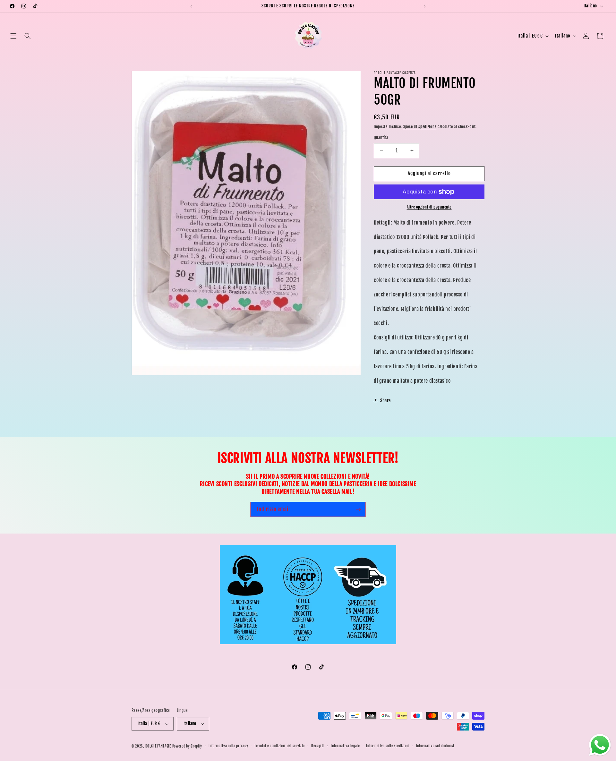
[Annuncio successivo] (425, 6)
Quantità (381, 137)
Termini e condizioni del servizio (279, 746)
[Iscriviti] (358, 509)
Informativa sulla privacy (228, 746)
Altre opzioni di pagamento (429, 207)
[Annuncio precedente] (191, 6)
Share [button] (385, 400)
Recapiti (318, 746)
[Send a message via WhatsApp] (600, 745)
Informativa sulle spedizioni (388, 746)
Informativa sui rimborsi (435, 746)
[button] (13, 36)
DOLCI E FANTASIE (158, 746)
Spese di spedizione (419, 126)
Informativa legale (345, 746)
